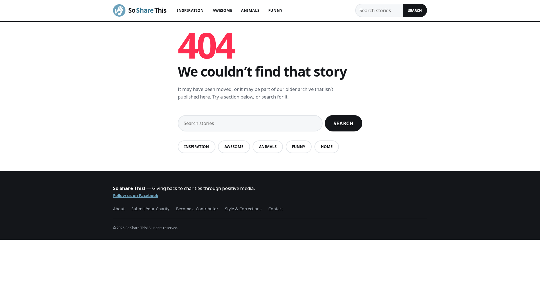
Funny (275, 10)
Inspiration (190, 10)
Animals (250, 10)
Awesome (222, 10)
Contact (275, 208)
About (119, 208)
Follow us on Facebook (135, 195)
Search (415, 10)
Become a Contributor (197, 208)
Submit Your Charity (150, 208)
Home (327, 146)
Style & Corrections (243, 208)
